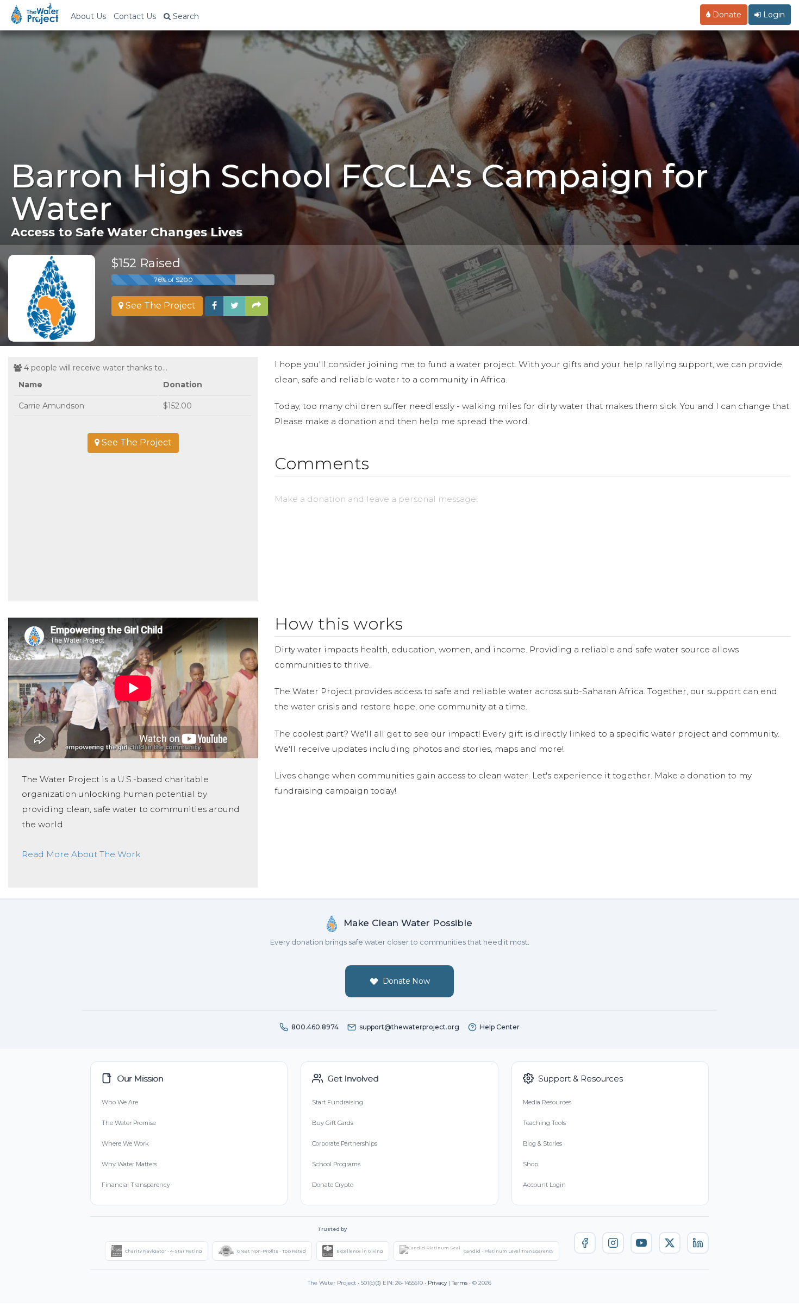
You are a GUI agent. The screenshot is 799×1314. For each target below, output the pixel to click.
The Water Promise (129, 1123)
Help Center (500, 1027)
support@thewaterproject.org (409, 1027)
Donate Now (406, 981)
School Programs (336, 1164)
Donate (725, 15)
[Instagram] (613, 1243)
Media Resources (547, 1102)
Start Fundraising (337, 1102)
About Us (88, 16)
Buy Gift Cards (332, 1123)
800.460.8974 (315, 1027)
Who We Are (120, 1102)
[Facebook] (585, 1243)
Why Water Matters (129, 1164)
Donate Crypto (332, 1185)
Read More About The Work (81, 854)
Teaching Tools (544, 1123)
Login (773, 15)
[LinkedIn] (698, 1243)
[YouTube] (641, 1243)
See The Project (159, 305)
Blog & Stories (542, 1143)
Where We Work (125, 1143)
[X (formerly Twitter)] (670, 1243)
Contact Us (135, 16)
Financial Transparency (136, 1185)
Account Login (544, 1185)
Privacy (437, 1282)
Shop (530, 1164)
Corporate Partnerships (344, 1143)
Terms (459, 1282)
